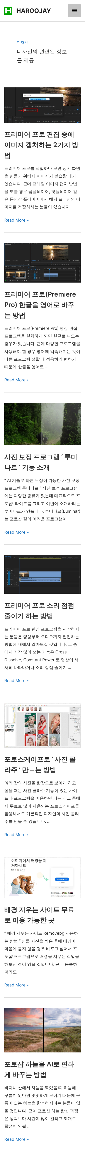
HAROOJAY (33, 10)
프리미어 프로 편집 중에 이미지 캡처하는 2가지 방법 (41, 144)
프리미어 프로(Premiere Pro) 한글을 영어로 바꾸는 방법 (40, 304)
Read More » (16, 220)
